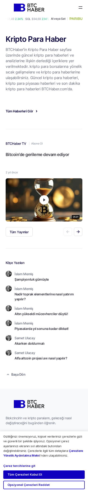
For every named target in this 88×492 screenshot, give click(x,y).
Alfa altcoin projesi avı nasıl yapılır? (41, 358)
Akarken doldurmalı (29, 343)
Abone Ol (36, 143)
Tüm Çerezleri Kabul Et (25, 474)
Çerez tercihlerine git (19, 466)
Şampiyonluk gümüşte (32, 279)
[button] (78, 232)
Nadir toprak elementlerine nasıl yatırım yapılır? (44, 296)
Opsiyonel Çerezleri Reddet (29, 485)
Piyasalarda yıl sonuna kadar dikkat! (42, 328)
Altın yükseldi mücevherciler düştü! (41, 314)
